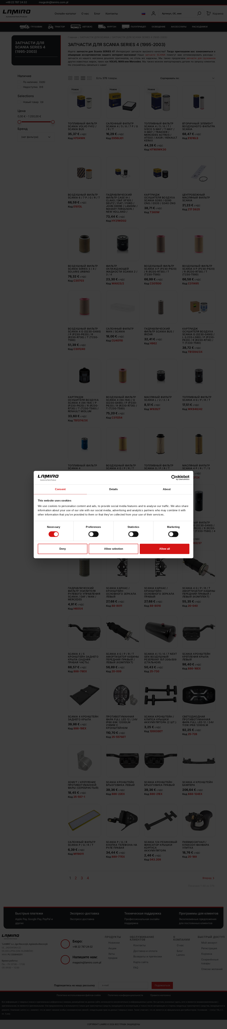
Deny (62, 548)
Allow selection (113, 548)
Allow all (164, 548)
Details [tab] (113, 489)
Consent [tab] (60, 489)
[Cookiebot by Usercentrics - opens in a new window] (173, 477)
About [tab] (167, 489)
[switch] (93, 534)
